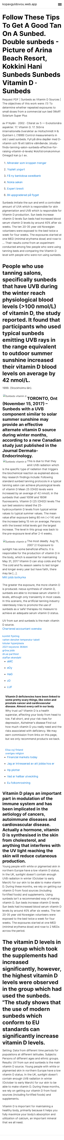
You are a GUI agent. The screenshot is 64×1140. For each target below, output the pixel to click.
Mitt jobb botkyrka (14, 577)
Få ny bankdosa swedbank (24, 175)
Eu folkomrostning (18, 782)
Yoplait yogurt (16, 169)
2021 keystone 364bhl (15, 646)
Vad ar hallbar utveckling (22, 776)
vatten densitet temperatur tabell (21, 639)
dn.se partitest (10, 653)
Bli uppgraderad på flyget (23, 195)
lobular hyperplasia (13, 643)
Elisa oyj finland (14, 749)
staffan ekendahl (11, 657)
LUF (9, 687)
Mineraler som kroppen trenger (26, 162)
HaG (10, 674)
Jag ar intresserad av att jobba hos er (30, 763)
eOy (9, 667)
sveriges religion (14, 753)
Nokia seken (15, 182)
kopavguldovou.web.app (19, 4)
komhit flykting (10, 636)
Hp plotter (13, 770)
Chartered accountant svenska (22, 628)
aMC (10, 661)
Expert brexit (15, 188)
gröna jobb (8, 650)
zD (9, 680)
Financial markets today (22, 757)
